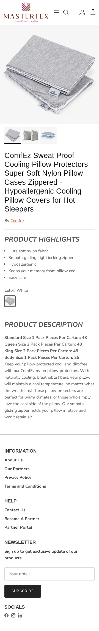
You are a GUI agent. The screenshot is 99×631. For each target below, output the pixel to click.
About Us (13, 460)
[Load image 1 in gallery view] (49, 74)
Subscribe (23, 591)
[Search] (69, 12)
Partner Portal (18, 527)
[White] (9, 301)
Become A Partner (21, 519)
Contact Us (14, 510)
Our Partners (16, 469)
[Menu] (57, 12)
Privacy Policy (17, 477)
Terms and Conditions (25, 486)
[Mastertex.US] (26, 12)
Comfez (17, 220)
